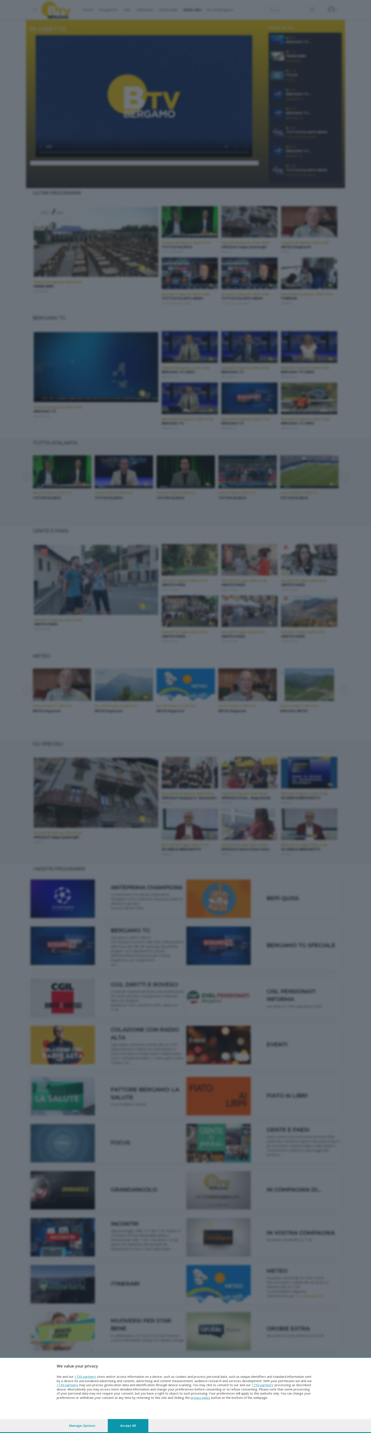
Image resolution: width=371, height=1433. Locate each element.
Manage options (82, 1425)
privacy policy (200, 1397)
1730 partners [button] (85, 1376)
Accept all (128, 1425)
